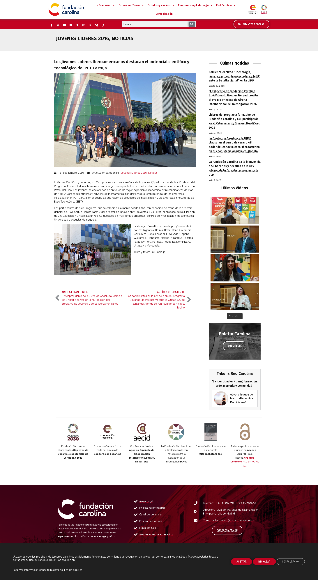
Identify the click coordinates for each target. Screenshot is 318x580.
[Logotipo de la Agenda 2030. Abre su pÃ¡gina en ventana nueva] (73, 432)
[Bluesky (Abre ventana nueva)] (96, 25)
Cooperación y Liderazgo (193, 5)
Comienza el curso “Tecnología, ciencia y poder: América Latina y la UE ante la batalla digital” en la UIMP (234, 76)
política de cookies (71, 569)
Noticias (153, 172)
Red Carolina (224, 5)
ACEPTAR (241, 561)
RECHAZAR (264, 561)
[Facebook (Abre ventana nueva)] (51, 25)
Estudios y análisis (159, 5)
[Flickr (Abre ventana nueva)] (70, 25)
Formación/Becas (129, 5)
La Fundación (103, 5)
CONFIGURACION (290, 561)
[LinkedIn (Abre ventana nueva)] (77, 25)
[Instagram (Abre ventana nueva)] (83, 25)
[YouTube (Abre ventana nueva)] (64, 25)
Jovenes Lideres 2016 (134, 172)
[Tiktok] (103, 25)
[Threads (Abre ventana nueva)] (90, 25)
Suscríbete (235, 345)
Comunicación (164, 13)
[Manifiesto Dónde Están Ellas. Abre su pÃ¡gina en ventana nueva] (210, 432)
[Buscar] (192, 24)
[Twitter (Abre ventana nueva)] (58, 25)
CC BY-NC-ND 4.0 (244, 461)
